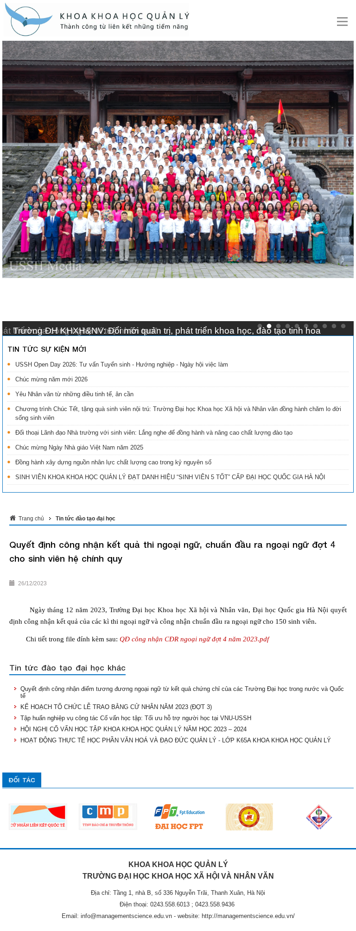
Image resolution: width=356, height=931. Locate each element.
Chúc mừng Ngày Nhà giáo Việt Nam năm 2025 (79, 447)
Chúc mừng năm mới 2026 (51, 379)
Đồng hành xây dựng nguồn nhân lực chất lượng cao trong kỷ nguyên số (113, 462)
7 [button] (315, 326)
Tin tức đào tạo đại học (85, 518)
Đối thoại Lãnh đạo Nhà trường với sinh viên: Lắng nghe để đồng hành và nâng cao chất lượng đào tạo (153, 432)
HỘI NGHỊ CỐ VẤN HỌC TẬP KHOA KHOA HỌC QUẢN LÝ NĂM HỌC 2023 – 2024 (133, 729)
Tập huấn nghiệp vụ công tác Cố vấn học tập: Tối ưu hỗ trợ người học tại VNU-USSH (135, 718)
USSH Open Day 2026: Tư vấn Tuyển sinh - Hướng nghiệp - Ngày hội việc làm (121, 364)
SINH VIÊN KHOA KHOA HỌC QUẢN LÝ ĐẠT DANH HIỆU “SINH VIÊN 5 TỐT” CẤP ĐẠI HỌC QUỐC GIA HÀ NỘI (170, 477)
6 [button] (306, 326)
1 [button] (259, 326)
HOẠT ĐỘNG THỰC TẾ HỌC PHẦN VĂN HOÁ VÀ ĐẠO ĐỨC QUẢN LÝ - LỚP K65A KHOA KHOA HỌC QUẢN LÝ (175, 740)
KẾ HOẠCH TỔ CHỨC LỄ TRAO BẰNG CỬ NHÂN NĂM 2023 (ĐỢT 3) (116, 706)
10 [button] (343, 326)
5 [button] (296, 326)
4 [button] (287, 326)
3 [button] (278, 326)
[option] (61, 817)
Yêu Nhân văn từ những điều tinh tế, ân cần (74, 394)
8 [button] (324, 326)
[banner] (179, 20)
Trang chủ (31, 518)
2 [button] (269, 326)
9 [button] (334, 326)
